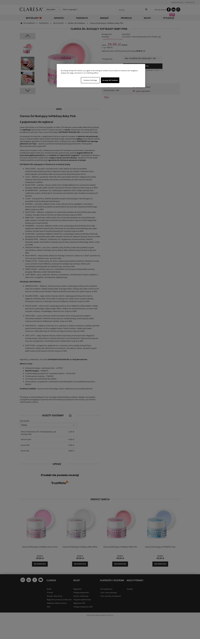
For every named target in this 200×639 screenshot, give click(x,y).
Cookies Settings (90, 80)
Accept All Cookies (110, 80)
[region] (101, 75)
